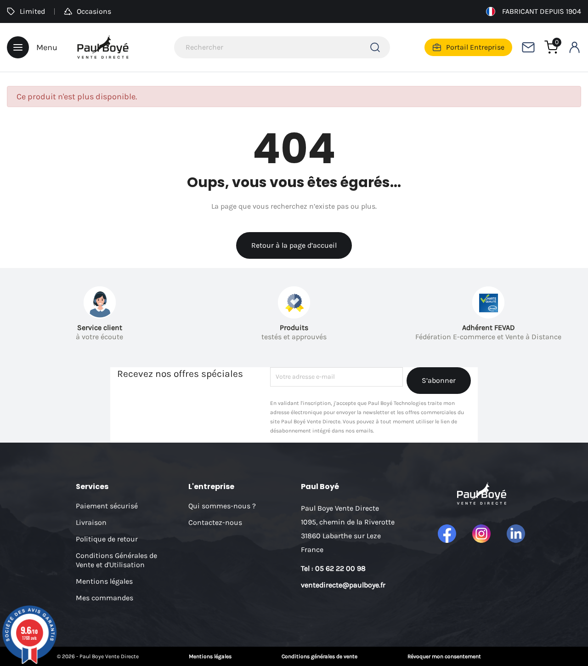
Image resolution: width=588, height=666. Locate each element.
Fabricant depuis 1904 (541, 11)
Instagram (481, 533)
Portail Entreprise (475, 47)
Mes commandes (104, 597)
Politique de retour (107, 539)
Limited (32, 11)
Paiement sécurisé (107, 505)
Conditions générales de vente (319, 656)
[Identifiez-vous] (574, 47)
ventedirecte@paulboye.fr (343, 585)
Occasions (94, 11)
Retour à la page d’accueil (294, 245)
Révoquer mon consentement (444, 656)
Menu (46, 47)
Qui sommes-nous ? (222, 505)
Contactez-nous (215, 522)
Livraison (91, 522)
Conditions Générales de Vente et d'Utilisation (116, 560)
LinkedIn (516, 533)
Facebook (447, 533)
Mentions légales (104, 581)
